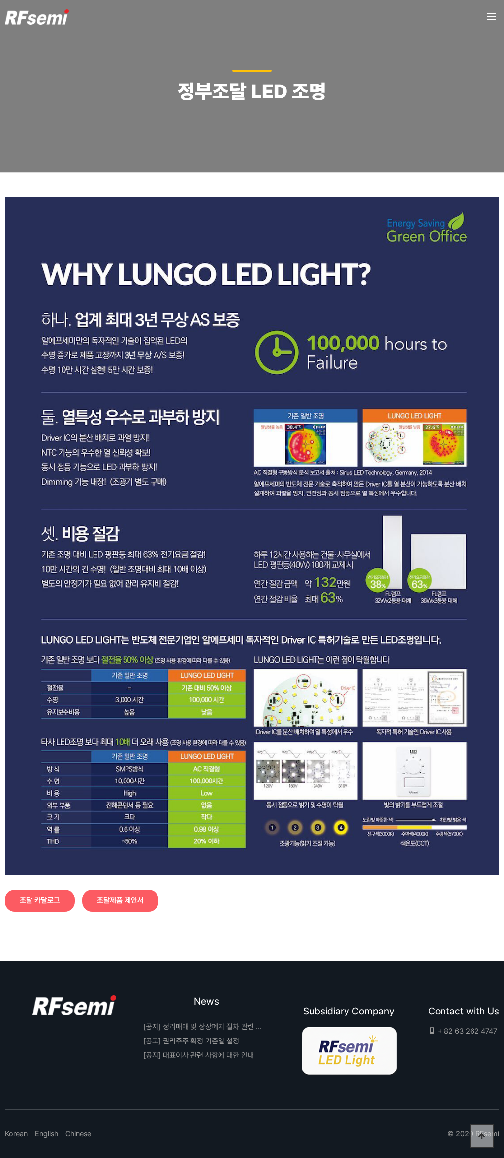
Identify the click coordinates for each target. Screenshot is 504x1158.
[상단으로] (482, 1136)
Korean (16, 1133)
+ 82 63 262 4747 (466, 1031)
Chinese (78, 1133)
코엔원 (37, 17)
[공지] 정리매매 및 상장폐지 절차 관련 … (202, 1026)
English (46, 1133)
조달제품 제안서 (120, 900)
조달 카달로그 (40, 900)
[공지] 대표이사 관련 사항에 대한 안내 (198, 1055)
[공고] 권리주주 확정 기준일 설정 (191, 1041)
